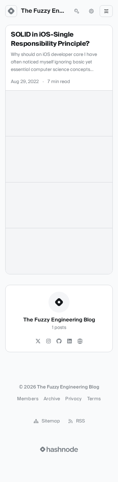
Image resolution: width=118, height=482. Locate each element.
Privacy (73, 399)
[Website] (80, 341)
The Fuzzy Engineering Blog (44, 11)
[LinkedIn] (69, 341)
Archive (52, 399)
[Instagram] (48, 341)
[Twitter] (38, 341)
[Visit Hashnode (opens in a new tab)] (59, 449)
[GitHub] (59, 341)
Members (27, 399)
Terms (94, 399)
